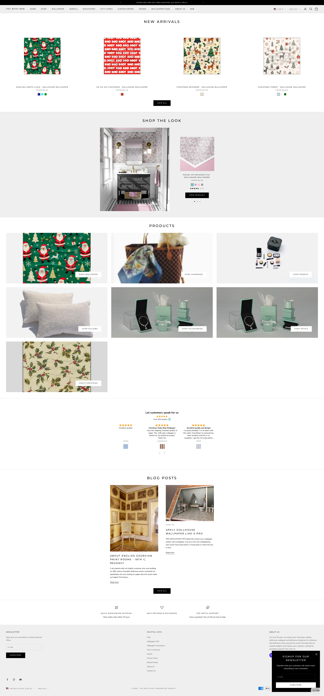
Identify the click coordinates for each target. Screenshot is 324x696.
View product (197, 195)
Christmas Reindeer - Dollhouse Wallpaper (202, 87)
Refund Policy (152, 662)
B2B (192, 9)
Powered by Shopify (165, 688)
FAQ (148, 637)
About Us (180, 9)
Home (33, 9)
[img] (162, 416)
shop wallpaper (88, 274)
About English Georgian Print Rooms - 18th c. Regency (131, 559)
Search (149, 654)
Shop (44, 9)
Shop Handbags (194, 274)
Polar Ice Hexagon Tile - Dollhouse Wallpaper (197, 176)
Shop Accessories (192, 329)
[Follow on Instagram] (14, 679)
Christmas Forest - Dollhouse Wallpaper (282, 87)
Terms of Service (153, 650)
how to (170, 525)
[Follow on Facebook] (7, 679)
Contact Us (151, 671)
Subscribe (296, 685)
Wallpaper (58, 9)
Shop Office (301, 329)
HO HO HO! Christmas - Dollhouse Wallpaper (122, 87)
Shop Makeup (300, 274)
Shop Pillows (90, 329)
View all (162, 103)
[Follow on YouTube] (20, 679)
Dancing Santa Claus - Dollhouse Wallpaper (42, 87)
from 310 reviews (160, 419)
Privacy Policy (152, 658)
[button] (160, 453)
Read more (114, 582)
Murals (73, 9)
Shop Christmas (88, 383)
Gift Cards (106, 9)
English (293, 9)
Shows (142, 9)
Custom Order (126, 9)
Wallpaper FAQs (160, 9)
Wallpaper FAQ (153, 641)
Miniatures (89, 9)
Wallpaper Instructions (156, 645)
